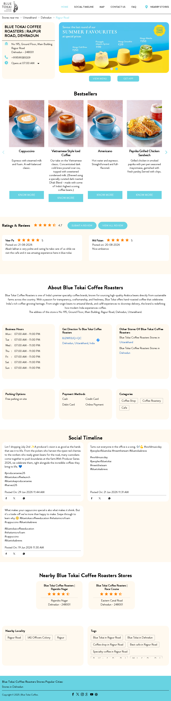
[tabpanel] (114, 47)
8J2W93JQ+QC (71, 338)
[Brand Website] (97, 695)
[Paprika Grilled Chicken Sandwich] (144, 123)
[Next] (167, 152)
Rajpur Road (14, 638)
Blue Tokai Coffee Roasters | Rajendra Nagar (59, 587)
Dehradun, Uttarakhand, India (78, 343)
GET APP (128, 78)
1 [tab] (111, 69)
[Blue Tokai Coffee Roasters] (10, 7)
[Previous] (4, 152)
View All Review (112, 225)
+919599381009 (20, 58)
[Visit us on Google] (88, 695)
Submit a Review (82, 225)
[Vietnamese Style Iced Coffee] (66, 123)
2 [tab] (116, 69)
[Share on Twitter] (15, 498)
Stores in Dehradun (12, 687)
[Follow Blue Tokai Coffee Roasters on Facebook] (73, 695)
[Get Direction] (98, 341)
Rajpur (60, 638)
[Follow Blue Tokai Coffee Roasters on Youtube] (92, 695)
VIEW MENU (100, 78)
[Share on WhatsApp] (23, 498)
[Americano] (105, 123)
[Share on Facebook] (7, 498)
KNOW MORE (26, 195)
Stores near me (10, 18)
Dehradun (46, 18)
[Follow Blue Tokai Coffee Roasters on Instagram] (83, 695)
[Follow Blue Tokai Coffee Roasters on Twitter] (78, 695)
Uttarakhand (30, 18)
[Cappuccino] (26, 123)
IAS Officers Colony (39, 638)
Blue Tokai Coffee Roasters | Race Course (111, 587)
